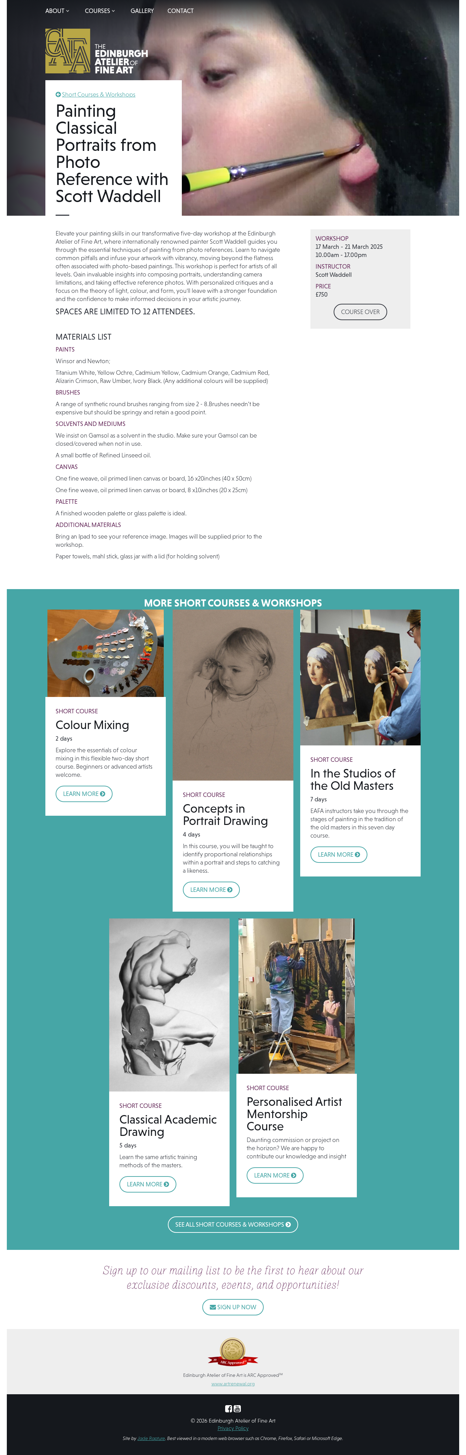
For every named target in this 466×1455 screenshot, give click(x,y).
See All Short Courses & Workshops (233, 1224)
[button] (58, 11)
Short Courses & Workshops (98, 94)
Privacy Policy (233, 1428)
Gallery (142, 10)
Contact (181, 10)
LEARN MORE (84, 793)
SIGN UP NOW (233, 1307)
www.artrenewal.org (233, 1383)
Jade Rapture (151, 1438)
